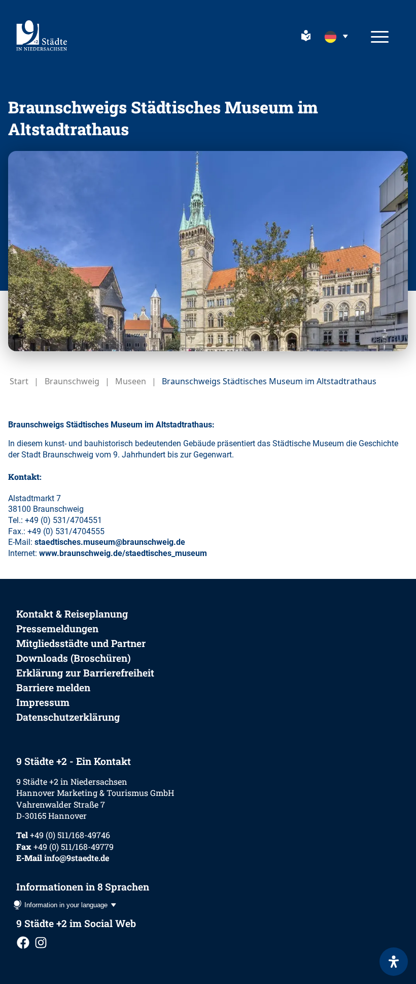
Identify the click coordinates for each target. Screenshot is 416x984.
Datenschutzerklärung (68, 717)
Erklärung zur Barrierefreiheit (85, 672)
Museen (130, 381)
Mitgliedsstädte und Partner (81, 643)
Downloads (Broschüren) (73, 658)
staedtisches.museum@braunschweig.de (109, 542)
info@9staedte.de (76, 857)
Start (19, 381)
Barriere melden (53, 687)
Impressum (43, 702)
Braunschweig (72, 381)
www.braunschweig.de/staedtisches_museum (123, 553)
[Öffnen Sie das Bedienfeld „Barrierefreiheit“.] (393, 961)
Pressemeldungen (57, 628)
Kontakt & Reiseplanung (72, 613)
